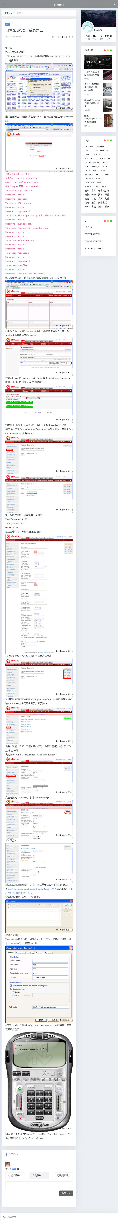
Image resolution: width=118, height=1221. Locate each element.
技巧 (100, 195)
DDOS (95, 151)
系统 (100, 199)
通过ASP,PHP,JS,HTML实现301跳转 (93, 118)
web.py (89, 187)
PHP (103, 171)
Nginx (105, 167)
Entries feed (92, 234)
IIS (108, 159)
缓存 (93, 203)
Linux (105, 163)
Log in (88, 227)
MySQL (95, 167)
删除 (87, 191)
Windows (100, 187)
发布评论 (66, 1193)
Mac (87, 167)
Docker (95, 155)
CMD (87, 151)
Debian (104, 151)
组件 (107, 199)
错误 (107, 207)
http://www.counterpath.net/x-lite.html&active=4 (31, 889)
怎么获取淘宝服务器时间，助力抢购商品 (91, 87)
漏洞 (87, 199)
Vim (98, 179)
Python (89, 175)
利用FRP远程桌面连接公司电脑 (91, 73)
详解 (100, 207)
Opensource (92, 171)
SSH (107, 175)
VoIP (13, 13)
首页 (6, 13)
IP (86, 163)
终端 (87, 203)
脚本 (87, 207)
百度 (93, 199)
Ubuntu (89, 179)
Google (100, 159)
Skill (99, 175)
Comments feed (94, 241)
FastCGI (89, 159)
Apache (89, 147)
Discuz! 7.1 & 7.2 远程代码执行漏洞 (92, 103)
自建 (93, 207)
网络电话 (102, 203)
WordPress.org (94, 248)
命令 (93, 191)
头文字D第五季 (93, 62)
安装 (87, 195)
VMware (89, 183)
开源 (93, 195)
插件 (107, 195)
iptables (94, 163)
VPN (98, 183)
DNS (87, 155)
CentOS (100, 147)
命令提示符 (103, 191)
